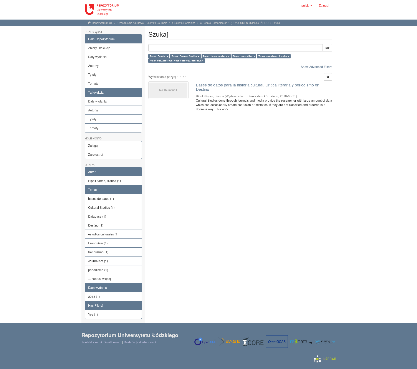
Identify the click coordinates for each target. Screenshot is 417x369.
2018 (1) (94, 296)
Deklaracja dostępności (140, 342)
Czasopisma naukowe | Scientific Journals (142, 23)
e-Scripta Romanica (183, 23)
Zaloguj (93, 145)
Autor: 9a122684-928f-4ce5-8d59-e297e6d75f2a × (177, 60)
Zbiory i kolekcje (99, 48)
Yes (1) (93, 314)
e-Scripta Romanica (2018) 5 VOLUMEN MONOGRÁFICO (234, 23)
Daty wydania (97, 57)
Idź (327, 48)
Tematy (93, 83)
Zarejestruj (95, 154)
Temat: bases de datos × (216, 56)
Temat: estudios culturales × (273, 56)
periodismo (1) (98, 270)
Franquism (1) (98, 243)
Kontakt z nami (91, 342)
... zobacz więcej (99, 278)
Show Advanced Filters (316, 67)
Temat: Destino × (159, 56)
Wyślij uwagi (112, 342)
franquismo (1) (98, 252)
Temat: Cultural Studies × (185, 56)
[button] (307, 5)
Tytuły (92, 74)
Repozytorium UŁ (102, 23)
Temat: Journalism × (244, 56)
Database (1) (97, 216)
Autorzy (93, 65)
